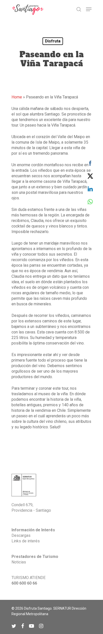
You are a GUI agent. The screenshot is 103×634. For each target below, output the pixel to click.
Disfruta (52, 41)
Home (17, 97)
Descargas (21, 535)
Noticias (19, 562)
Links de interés (26, 541)
